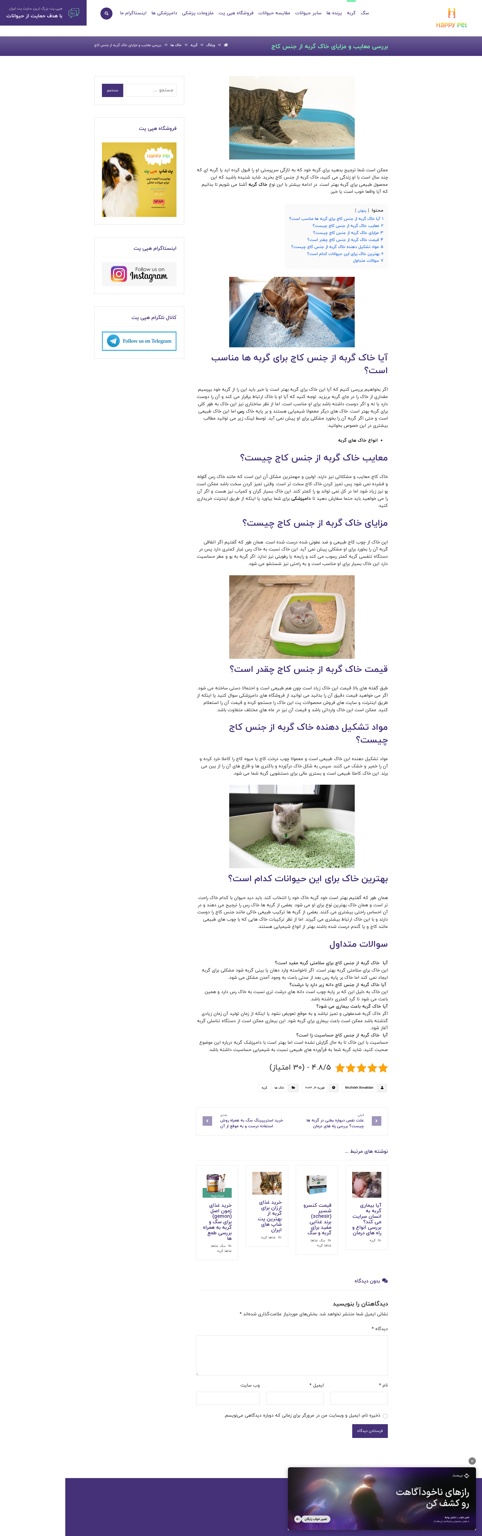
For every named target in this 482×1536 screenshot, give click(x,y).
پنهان (362, 210)
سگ (322, 1241)
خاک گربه (258, 185)
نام (383, 1385)
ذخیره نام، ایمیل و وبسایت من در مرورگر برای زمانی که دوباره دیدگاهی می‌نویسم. (302, 1415)
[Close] (472, 1461)
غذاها (314, 1241)
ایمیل (317, 1385)
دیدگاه (380, 1329)
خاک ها (279, 1088)
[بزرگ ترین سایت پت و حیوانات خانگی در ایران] (451, 18)
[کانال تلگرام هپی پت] (139, 341)
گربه (264, 1088)
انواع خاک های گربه (358, 440)
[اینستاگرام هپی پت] (139, 274)
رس (240, 411)
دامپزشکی (300, 499)
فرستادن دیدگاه (370, 1431)
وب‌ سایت (250, 1385)
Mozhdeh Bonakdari (359, 1088)
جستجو (112, 90)
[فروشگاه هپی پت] (139, 179)
